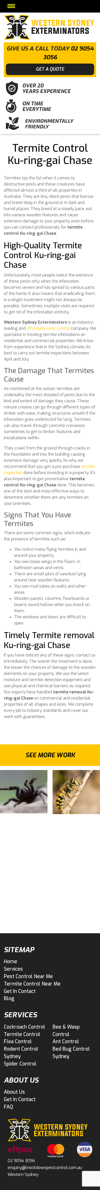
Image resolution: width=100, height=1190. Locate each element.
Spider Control (20, 1064)
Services (13, 969)
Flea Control (18, 1041)
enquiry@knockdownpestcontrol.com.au (45, 1167)
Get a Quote (50, 69)
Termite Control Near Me (32, 984)
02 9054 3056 (21, 1160)
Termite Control (22, 1034)
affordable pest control (48, 328)
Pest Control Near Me (28, 976)
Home (10, 961)
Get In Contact (20, 991)
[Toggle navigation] (11, 6)
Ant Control (66, 1041)
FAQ (8, 1107)
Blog (9, 998)
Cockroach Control (24, 1027)
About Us (14, 1092)
